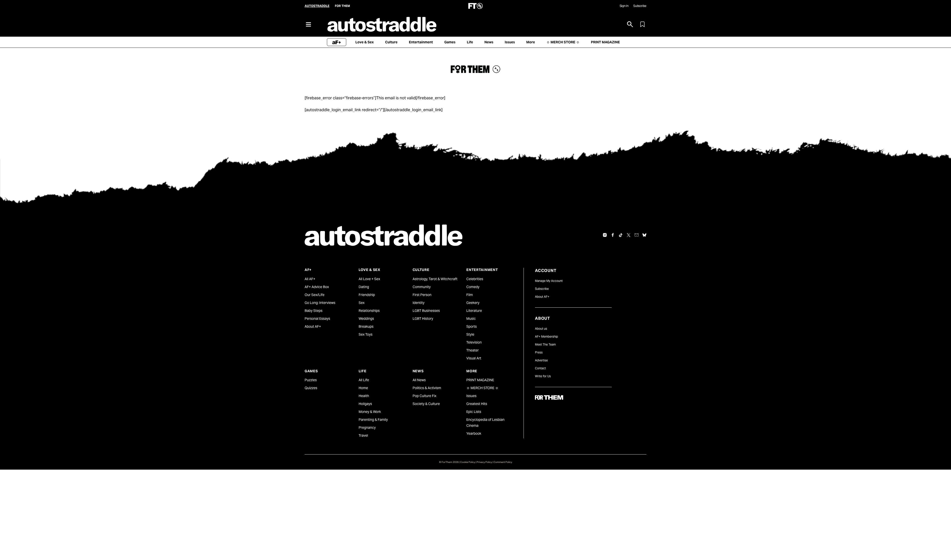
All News (419, 380)
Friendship (367, 295)
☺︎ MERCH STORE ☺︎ (482, 388)
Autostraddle (317, 6)
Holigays (365, 403)
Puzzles (311, 380)
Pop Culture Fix (424, 396)
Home (363, 388)
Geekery (472, 302)
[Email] (636, 235)
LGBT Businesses (426, 310)
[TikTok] (621, 235)
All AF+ (310, 279)
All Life (364, 380)
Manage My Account (549, 281)
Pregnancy (367, 427)
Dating (364, 287)
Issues (471, 396)
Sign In (624, 6)
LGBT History (423, 318)
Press (539, 352)
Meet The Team (545, 344)
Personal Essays (317, 318)
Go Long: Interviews (320, 302)
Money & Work (370, 411)
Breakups (366, 326)
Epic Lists (473, 411)
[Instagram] (605, 235)
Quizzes (311, 388)
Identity (418, 302)
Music (471, 318)
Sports (471, 326)
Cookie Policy (467, 462)
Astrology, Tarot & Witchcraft (435, 279)
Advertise (541, 360)
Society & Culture (426, 403)
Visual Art (473, 358)
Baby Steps (313, 310)
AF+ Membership (546, 336)
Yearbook (473, 433)
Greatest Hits (476, 403)
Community (422, 287)
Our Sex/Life (314, 295)
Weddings (366, 318)
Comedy (472, 287)
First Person (422, 295)
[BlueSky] (644, 235)
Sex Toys (365, 334)
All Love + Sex (369, 279)
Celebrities (474, 279)
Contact (540, 368)
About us (541, 328)
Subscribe (639, 6)
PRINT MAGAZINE (480, 380)
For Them (342, 6)
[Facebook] (613, 235)
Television (474, 342)
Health (364, 396)
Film (469, 295)
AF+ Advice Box (317, 287)
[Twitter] (629, 235)
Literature (474, 310)
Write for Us (543, 376)
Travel (363, 435)
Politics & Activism (427, 388)
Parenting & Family (373, 419)
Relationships (369, 310)
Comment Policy (503, 462)
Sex (362, 302)
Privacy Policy (484, 462)
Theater (472, 350)
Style (470, 334)
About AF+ (313, 326)
